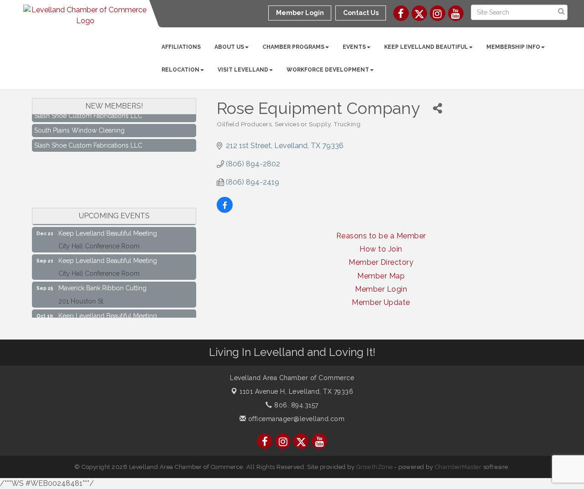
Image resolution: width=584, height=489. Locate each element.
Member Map (381, 276)
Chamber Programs (293, 47)
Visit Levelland (243, 70)
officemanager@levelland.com (295, 418)
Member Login (381, 289)
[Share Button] (437, 108)
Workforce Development (328, 70)
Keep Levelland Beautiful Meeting (107, 230)
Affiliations (181, 47)
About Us (229, 47)
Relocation (180, 70)
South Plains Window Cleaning (79, 127)
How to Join (381, 249)
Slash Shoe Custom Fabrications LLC (88, 142)
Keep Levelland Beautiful (426, 47)
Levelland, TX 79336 (296, 391)
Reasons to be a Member (381, 236)
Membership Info (513, 47)
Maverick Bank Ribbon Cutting (102, 285)
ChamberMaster (458, 466)
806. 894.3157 (295, 405)
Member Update (381, 302)
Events (354, 47)
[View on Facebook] (225, 210)
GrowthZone (374, 466)
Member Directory (381, 262)
